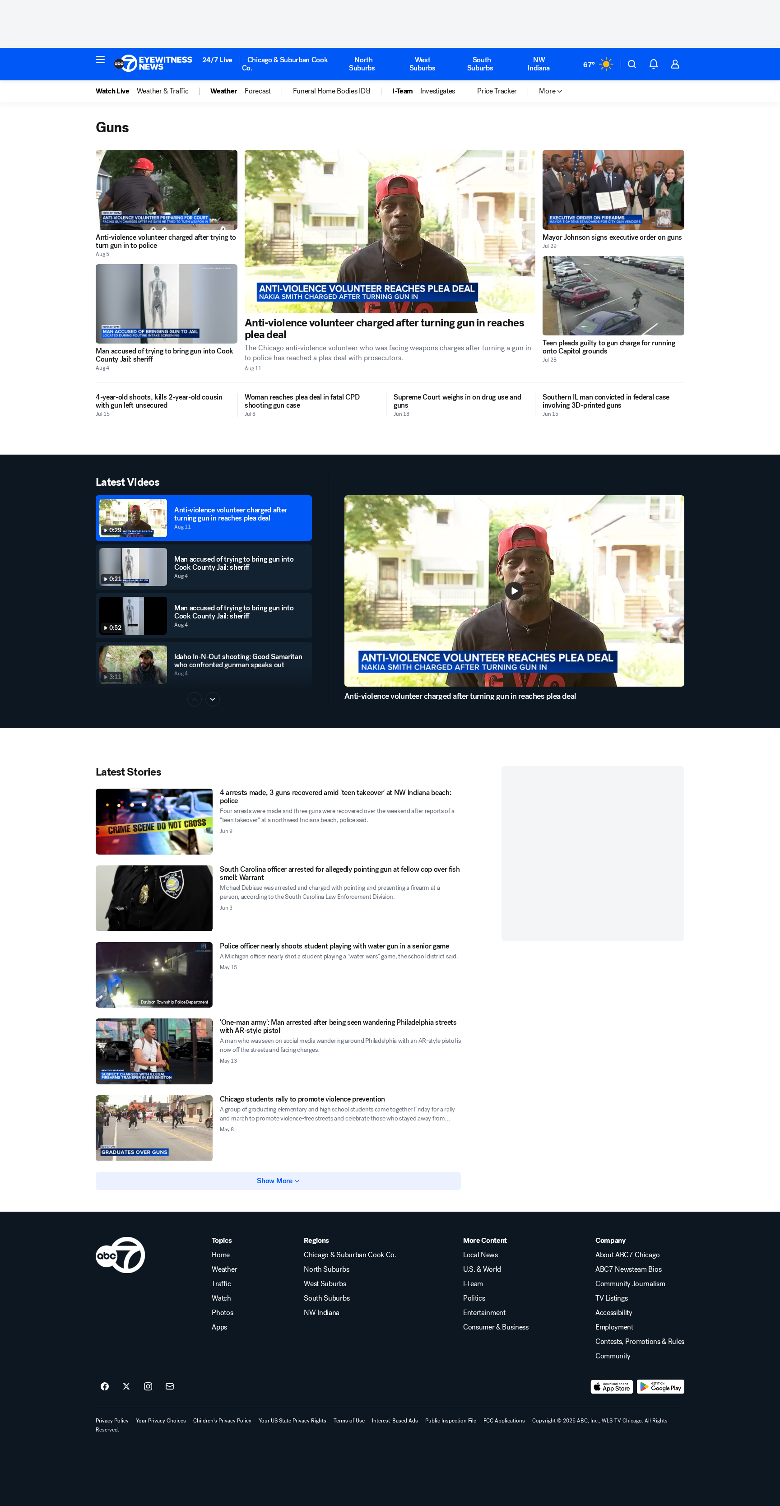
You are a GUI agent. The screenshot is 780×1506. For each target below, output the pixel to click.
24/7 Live (217, 60)
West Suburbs (422, 64)
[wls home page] (120, 1255)
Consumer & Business (496, 1327)
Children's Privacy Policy (222, 1420)
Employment (614, 1327)
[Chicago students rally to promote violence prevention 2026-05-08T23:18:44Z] (154, 1128)
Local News (480, 1255)
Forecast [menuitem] (257, 91)
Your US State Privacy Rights (292, 1420)
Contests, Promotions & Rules (639, 1341)
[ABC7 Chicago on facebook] (105, 1387)
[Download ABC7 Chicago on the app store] (612, 1387)
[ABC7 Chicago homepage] (153, 64)
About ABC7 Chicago (627, 1255)
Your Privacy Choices (161, 1420)
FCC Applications (504, 1420)
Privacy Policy (112, 1420)
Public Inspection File (450, 1420)
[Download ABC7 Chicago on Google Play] (660, 1387)
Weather (224, 1269)
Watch (221, 1298)
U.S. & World (482, 1269)
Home (221, 1255)
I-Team (473, 1284)
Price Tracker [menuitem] (497, 91)
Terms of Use (349, 1420)
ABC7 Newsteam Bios (628, 1269)
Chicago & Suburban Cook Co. (285, 64)
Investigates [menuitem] (437, 91)
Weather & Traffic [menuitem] (163, 91)
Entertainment (484, 1312)
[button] (100, 60)
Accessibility (613, 1312)
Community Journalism (630, 1284)
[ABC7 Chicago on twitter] (126, 1387)
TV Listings (611, 1298)
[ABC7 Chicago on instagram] (148, 1387)
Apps (219, 1327)
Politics (474, 1298)
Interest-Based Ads (395, 1420)
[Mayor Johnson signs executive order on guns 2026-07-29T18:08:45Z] (613, 190)
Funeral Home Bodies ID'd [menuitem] (331, 91)
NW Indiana (539, 64)
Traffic (221, 1284)
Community (613, 1356)
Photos (222, 1312)
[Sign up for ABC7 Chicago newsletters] (170, 1387)
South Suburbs (480, 64)
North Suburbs (362, 64)
